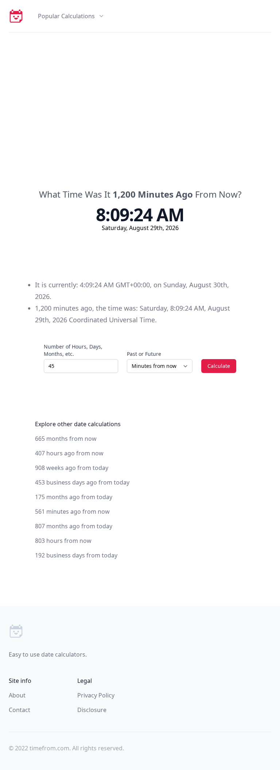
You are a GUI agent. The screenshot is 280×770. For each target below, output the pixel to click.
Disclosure (91, 710)
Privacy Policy (95, 695)
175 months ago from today (73, 497)
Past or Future (144, 353)
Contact (19, 710)
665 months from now (66, 439)
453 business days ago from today (82, 482)
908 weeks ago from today (71, 468)
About (17, 695)
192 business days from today (76, 555)
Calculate (218, 365)
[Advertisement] (140, 87)
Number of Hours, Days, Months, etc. (73, 350)
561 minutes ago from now (72, 512)
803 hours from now (63, 541)
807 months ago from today (73, 526)
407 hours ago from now (69, 453)
